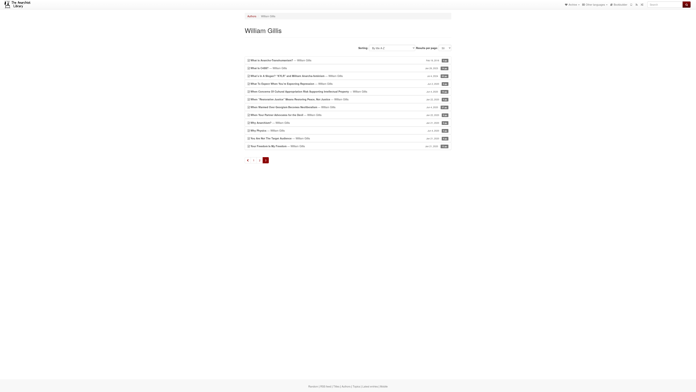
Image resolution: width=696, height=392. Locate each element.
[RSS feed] (636, 4)
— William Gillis (348, 60)
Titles (336, 386)
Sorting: (363, 48)
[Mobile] (631, 4)
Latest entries (370, 386)
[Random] (642, 4)
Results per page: (427, 48)
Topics (356, 386)
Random (313, 386)
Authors (251, 16)
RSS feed (325, 386)
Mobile (384, 386)
